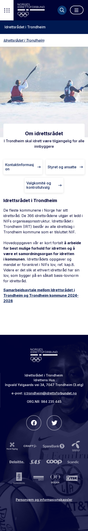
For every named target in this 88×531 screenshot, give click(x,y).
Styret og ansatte (62, 167)
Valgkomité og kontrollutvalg (38, 185)
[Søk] (62, 10)
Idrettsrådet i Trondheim (25, 27)
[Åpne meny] (76, 10)
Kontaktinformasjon (19, 166)
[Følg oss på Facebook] (33, 422)
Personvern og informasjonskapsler (44, 500)
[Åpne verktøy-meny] (7, 10)
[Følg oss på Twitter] (54, 422)
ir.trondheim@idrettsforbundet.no (50, 393)
